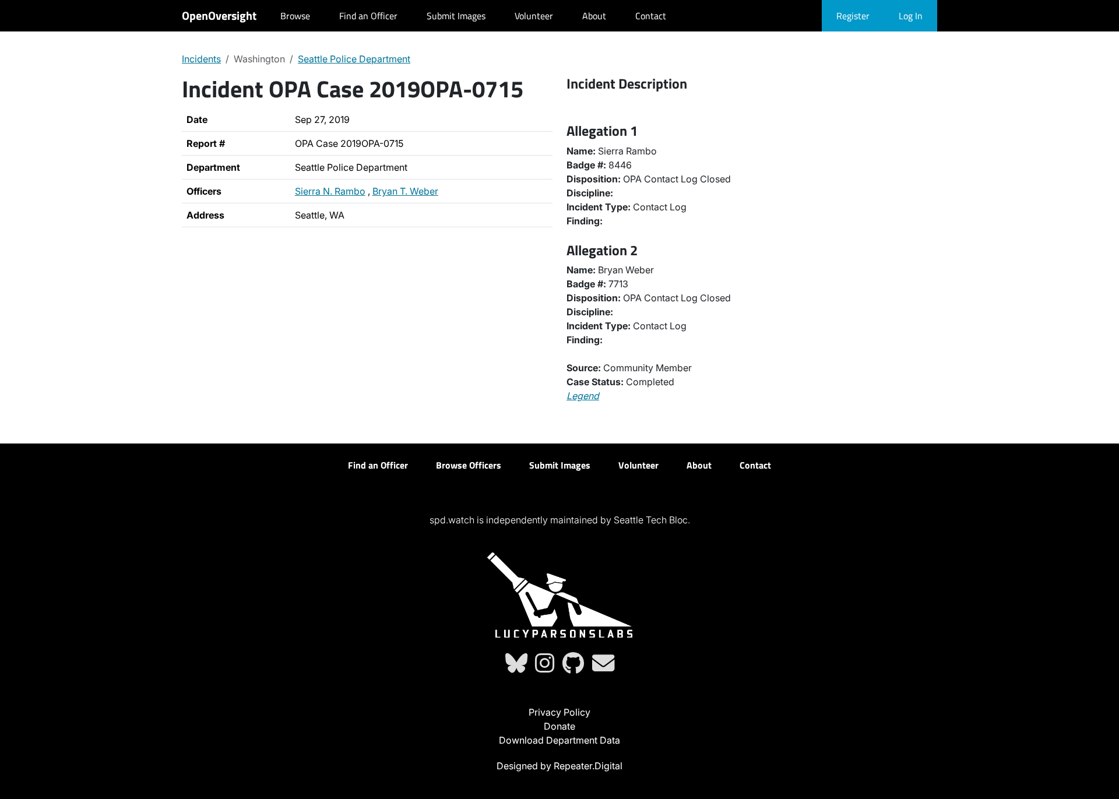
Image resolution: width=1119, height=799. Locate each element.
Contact (650, 16)
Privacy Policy (559, 712)
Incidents (201, 59)
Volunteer (534, 16)
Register (853, 16)
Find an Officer (368, 16)
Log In (911, 16)
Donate (559, 726)
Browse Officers (468, 465)
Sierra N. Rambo (330, 191)
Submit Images (456, 16)
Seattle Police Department (354, 59)
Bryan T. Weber (405, 191)
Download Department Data (559, 740)
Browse (295, 16)
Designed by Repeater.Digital (559, 766)
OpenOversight (219, 15)
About (594, 16)
